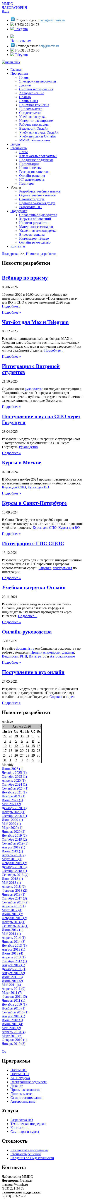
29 (16, 736)
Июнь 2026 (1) (12, 769)
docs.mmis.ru (25, 648)
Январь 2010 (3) (13, 1043)
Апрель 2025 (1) (14, 780)
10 (5, 746)
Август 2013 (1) (13, 949)
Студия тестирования (26, 1097)
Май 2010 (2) (11, 1028)
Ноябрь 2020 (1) (13, 812)
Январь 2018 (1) (13, 894)
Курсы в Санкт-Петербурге (34, 503)
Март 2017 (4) (12, 910)
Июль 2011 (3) (12, 977)
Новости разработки (41, 254)
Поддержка (10, 254)
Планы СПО (19, 1074)
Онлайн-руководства (27, 632)
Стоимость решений (25, 1154)
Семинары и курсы (24, 1131)
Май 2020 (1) (11, 824)
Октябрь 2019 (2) (14, 839)
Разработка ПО (21, 1120)
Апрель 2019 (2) (14, 855)
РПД (23, 656)
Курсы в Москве (21, 462)
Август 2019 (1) (13, 847)
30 (22, 736)
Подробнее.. (11, 306)
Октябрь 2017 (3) (14, 898)
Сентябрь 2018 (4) (15, 875)
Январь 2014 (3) (13, 941)
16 (38, 746)
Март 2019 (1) (12, 859)
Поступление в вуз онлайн (33, 672)
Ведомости (10, 656)
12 (16, 746)
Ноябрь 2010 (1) (13, 1008)
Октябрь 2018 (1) (14, 871)
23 (38, 750)
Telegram (21, 29)
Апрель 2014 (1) (14, 937)
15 (33, 746)
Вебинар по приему (25, 278)
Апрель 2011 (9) (13, 989)
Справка (45, 568)
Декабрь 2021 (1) (14, 792)
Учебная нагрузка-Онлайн (34, 587)
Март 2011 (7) (12, 992)
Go (4, 1051)
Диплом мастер (21, 1093)
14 (27, 746)
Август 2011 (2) (13, 973)
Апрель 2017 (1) (14, 906)
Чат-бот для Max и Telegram (35, 322)
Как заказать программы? (29, 1150)
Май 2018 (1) (11, 882)
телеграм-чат (62, 568)
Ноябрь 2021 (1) (13, 796)
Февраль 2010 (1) (14, 1040)
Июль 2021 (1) (12, 800)
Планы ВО (18, 1070)
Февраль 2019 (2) (14, 863)
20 (22, 750)
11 (10, 746)
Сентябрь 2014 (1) (15, 926)
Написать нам (20, 41)
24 (5, 755)
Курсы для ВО (38, 487)
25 (10, 755)
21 (27, 750)
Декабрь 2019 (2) (14, 835)
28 (10, 736)
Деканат (68, 652)
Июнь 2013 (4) (12, 953)
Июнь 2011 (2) (12, 981)
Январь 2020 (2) (13, 831)
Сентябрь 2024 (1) (15, 788)
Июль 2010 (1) (12, 1020)
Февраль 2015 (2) (14, 918)
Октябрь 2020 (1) (14, 816)
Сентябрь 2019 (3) (15, 843)
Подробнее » (11, 312)
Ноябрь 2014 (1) (13, 922)
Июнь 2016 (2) (12, 914)
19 (16, 750)
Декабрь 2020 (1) (14, 808)
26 (16, 755)
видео (70, 697)
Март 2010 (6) (12, 1036)
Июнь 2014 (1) (12, 930)
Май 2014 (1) (11, 934)
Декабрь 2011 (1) (14, 969)
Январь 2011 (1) (13, 1000)
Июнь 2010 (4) (12, 1024)
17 (5, 750)
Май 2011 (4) (11, 985)
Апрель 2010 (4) (14, 1032)
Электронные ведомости (28, 1082)
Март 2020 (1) (12, 827)
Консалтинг (19, 1128)
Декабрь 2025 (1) (14, 772)
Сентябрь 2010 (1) (15, 1012)
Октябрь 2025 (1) (14, 776)
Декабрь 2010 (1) (14, 1004)
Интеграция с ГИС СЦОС (33, 543)
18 (10, 750)
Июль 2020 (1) (12, 820)
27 (5, 736)
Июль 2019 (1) (12, 851)
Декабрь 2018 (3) (14, 867)
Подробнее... (53, 350)
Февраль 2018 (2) (14, 890)
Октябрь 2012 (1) (14, 961)
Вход (5, 11)
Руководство (28, 447)
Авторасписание (62, 656)
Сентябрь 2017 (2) (15, 902)
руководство (34, 389)
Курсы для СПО (14, 487)
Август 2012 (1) (13, 965)
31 (27, 736)
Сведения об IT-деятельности (32, 1158)
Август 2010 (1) (13, 1016)
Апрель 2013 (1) (14, 957)
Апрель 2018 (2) (14, 886)
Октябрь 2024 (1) (14, 784)
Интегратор (37, 656)
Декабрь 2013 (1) (14, 945)
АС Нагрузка (20, 1078)
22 (33, 750)
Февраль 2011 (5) (14, 996)
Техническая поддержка (28, 1124)
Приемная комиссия (45, 652)
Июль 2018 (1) (12, 879)
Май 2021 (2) (11, 804)
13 (22, 746)
